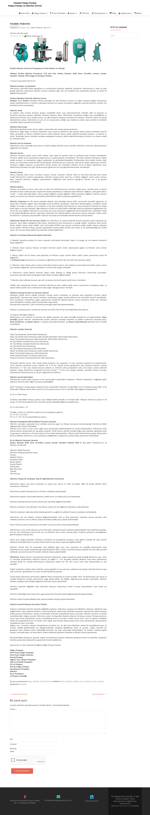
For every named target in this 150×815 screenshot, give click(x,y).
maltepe (100, 681)
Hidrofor (85, 13)
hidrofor (69, 681)
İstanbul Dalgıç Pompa (25, 3)
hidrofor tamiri (90, 681)
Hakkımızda (125, 13)
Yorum (13, 709)
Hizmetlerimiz (99, 13)
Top (144, 809)
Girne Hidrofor (99, 694)
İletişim (139, 13)
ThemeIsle (135, 806)
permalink (22, 684)
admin (48, 28)
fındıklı (62, 681)
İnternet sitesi (13, 750)
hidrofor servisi (78, 681)
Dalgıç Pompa (39, 13)
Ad (12, 739)
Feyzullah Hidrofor (19, 694)
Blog (114, 13)
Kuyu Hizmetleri (58, 13)
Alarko (72, 13)
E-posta (14, 744)
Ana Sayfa (25, 13)
